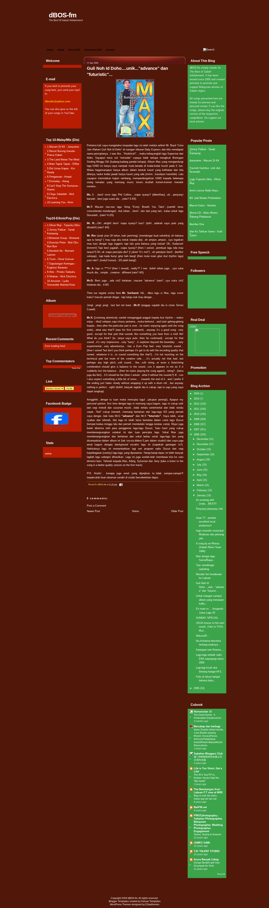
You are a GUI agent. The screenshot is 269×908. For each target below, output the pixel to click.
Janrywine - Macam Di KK (204, 160)
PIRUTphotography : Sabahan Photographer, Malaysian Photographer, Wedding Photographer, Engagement (208, 823)
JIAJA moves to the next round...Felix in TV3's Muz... (210, 626)
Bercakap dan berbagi (207, 726)
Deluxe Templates (150, 901)
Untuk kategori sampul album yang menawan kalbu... (210, 599)
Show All (221, 874)
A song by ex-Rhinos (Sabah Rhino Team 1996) (208, 547)
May (199, 474)
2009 (197, 419)
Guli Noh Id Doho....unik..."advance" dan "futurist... (210, 587)
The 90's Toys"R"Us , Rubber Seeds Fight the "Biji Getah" (206, 777)
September (203, 454)
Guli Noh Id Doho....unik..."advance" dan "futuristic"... (127, 71)
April (200, 480)
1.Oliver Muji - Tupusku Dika (63, 225)
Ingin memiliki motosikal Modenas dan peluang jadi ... (210, 534)
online (48, 453)
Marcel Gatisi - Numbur (203, 205)
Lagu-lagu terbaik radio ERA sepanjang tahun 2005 (210, 658)
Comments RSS (93, 49)
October (202, 449)
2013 (197, 398)
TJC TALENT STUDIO (207, 851)
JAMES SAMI (202, 842)
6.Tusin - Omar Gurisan (60, 259)
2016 (197, 393)
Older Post (177, 511)
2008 (197, 424)
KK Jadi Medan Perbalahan (205, 198)
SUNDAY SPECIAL (207, 617)
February (202, 490)
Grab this (76, 368)
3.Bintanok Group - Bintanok (63, 238)
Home (50, 49)
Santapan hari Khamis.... (210, 649)
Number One (197, 224)
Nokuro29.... (203, 635)
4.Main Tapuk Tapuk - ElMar (63, 163)
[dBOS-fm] (57, 423)
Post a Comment (96, 505)
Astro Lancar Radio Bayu (204, 190)
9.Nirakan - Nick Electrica (61, 276)
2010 (197, 414)
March (201, 485)
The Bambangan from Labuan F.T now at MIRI (208, 791)
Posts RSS (74, 49)
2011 (197, 408)
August (201, 459)
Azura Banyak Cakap (206, 859)
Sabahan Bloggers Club (208, 753)
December (203, 439)
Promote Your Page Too (56, 427)
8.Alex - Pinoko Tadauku (61, 271)
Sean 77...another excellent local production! (206, 521)
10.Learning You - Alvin (60, 202)
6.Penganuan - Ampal (59, 176)
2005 (197, 688)
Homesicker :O (203, 711)
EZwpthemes (152, 904)
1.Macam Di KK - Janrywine (63, 146)
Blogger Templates (119, 901)
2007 (197, 429)
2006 (197, 434)
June (200, 469)
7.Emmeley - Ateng (58, 181)
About (61, 49)
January (202, 495)
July (199, 464)
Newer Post (93, 511)
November (203, 444)
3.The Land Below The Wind (63, 159)
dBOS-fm (62, 15)
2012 (197, 403)
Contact (110, 49)
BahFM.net (200, 807)
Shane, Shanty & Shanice (207, 834)
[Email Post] (120, 484)
